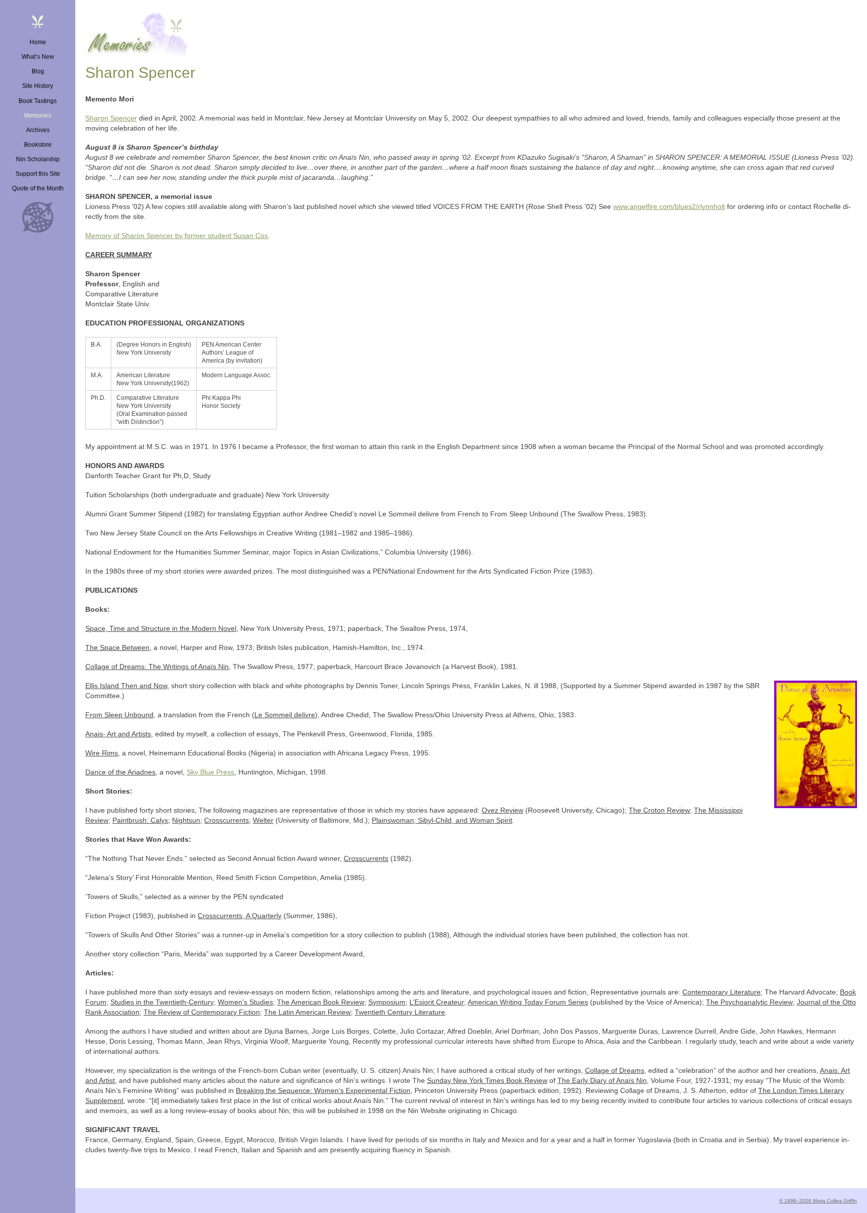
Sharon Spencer (111, 118)
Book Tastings (38, 100)
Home (38, 42)
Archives (38, 130)
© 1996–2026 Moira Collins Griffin (818, 1200)
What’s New (38, 56)
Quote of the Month (38, 188)
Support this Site (38, 173)
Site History (37, 85)
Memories (37, 115)
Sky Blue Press (210, 772)
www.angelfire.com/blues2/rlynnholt (669, 206)
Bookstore (38, 144)
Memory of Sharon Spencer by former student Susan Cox (176, 236)
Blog (38, 71)
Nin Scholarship (38, 159)
